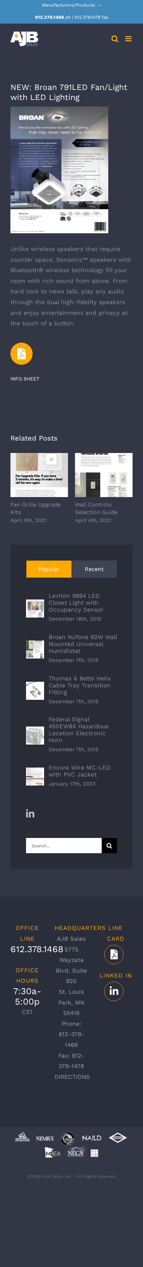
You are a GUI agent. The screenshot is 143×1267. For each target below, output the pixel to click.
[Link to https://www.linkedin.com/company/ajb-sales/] (114, 991)
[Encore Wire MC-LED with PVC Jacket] (35, 772)
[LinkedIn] (30, 813)
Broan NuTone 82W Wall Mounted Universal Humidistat (83, 644)
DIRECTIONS (72, 1076)
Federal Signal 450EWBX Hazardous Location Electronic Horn (79, 730)
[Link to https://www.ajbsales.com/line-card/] (114, 954)
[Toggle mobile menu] (129, 38)
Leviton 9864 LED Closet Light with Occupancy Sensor (76, 602)
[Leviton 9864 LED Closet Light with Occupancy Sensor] (35, 604)
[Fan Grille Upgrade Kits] (39, 475)
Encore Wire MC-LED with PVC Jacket (79, 771)
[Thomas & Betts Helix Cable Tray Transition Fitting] (35, 686)
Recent (94, 569)
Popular (48, 569)
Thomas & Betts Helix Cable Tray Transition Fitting (80, 685)
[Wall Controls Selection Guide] (104, 475)
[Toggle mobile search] (114, 38)
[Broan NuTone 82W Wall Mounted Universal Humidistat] (35, 645)
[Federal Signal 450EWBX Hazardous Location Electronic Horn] (35, 731)
